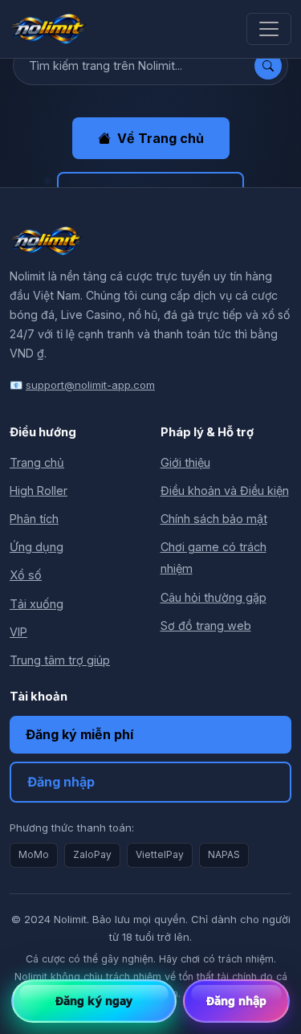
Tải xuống (36, 604)
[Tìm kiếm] (268, 66)
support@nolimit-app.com (90, 384)
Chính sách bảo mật (214, 518)
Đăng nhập (61, 782)
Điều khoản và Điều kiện (225, 490)
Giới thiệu (185, 462)
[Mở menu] (268, 29)
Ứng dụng (36, 547)
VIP (18, 632)
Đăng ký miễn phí (79, 734)
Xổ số (26, 575)
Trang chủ (37, 462)
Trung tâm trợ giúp (60, 660)
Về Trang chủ (160, 138)
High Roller (38, 490)
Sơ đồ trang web (206, 625)
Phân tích (34, 518)
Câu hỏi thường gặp (213, 597)
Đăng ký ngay (93, 1000)
